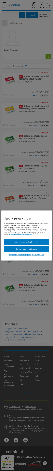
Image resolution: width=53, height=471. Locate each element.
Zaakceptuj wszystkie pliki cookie (26, 242)
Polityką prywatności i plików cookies (20, 234)
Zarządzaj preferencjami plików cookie (26, 254)
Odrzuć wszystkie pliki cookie (26, 249)
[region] (26, 236)
